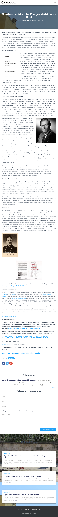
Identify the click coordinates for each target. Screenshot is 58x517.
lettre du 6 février (6, 311)
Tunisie (5, 294)
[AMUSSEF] (9, 2)
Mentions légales (35, 509)
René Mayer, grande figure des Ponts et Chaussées (15, 286)
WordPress (33, 513)
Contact (26, 509)
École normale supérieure (19, 298)
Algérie (13, 294)
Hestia (23, 513)
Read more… (23, 463)
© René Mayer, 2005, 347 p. (9, 316)
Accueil (20, 509)
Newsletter (11, 358)
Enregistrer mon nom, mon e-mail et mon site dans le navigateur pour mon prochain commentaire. (27, 411)
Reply (54, 387)
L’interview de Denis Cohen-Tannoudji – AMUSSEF (19, 380)
